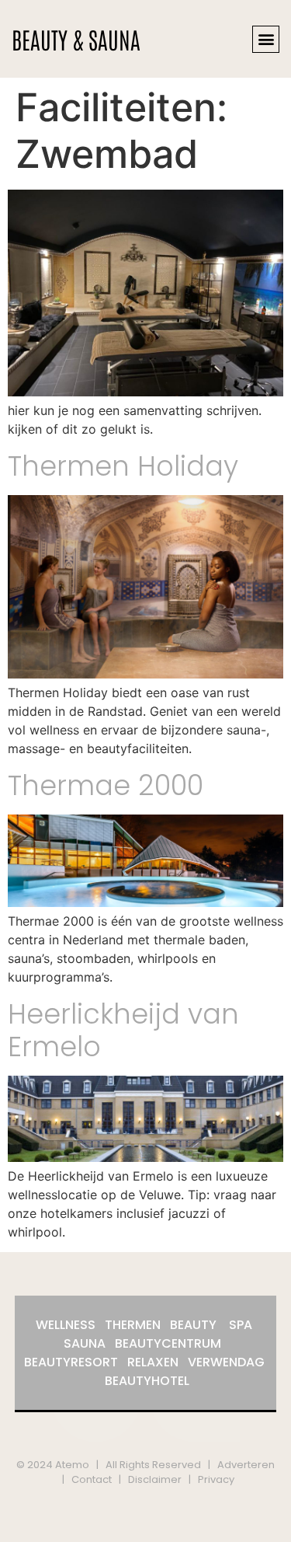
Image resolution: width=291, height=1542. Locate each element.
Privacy (216, 1479)
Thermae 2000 (105, 785)
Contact (91, 1479)
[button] (265, 39)
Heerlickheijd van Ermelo (123, 1030)
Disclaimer (155, 1479)
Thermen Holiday (123, 466)
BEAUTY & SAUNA (76, 38)
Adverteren (246, 1464)
